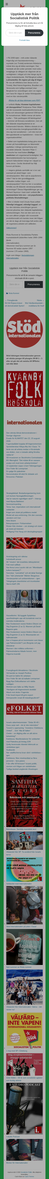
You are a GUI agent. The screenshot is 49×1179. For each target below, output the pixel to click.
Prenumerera (34, 33)
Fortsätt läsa (24, 40)
